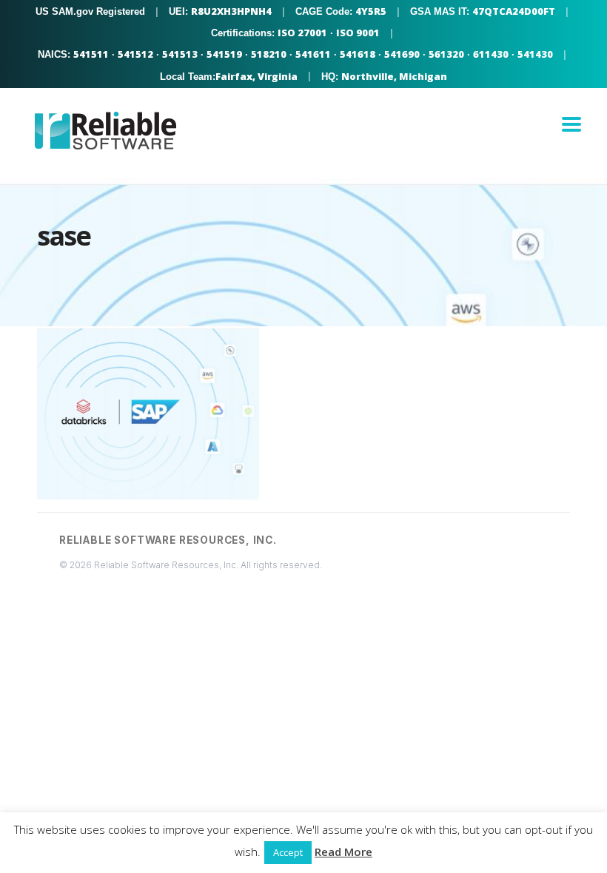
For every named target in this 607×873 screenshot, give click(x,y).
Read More (343, 851)
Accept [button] (288, 852)
